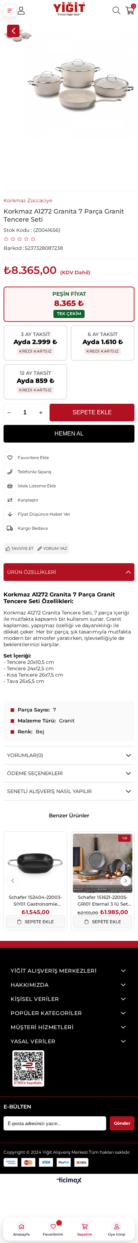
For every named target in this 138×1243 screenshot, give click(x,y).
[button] (10, 11)
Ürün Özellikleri (31, 572)
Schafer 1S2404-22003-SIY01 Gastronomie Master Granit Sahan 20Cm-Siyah (35, 900)
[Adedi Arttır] (40, 412)
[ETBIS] (28, 1068)
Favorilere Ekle (27, 878)
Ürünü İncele (43, 878)
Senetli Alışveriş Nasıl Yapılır (49, 791)
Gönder (122, 1123)
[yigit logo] (69, 10)
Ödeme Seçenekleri (35, 773)
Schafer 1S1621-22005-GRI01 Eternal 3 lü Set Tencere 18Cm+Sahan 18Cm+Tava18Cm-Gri (102, 900)
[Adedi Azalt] (9, 412)
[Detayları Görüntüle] (69, 1181)
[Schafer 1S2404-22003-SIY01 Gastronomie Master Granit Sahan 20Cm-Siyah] (35, 863)
